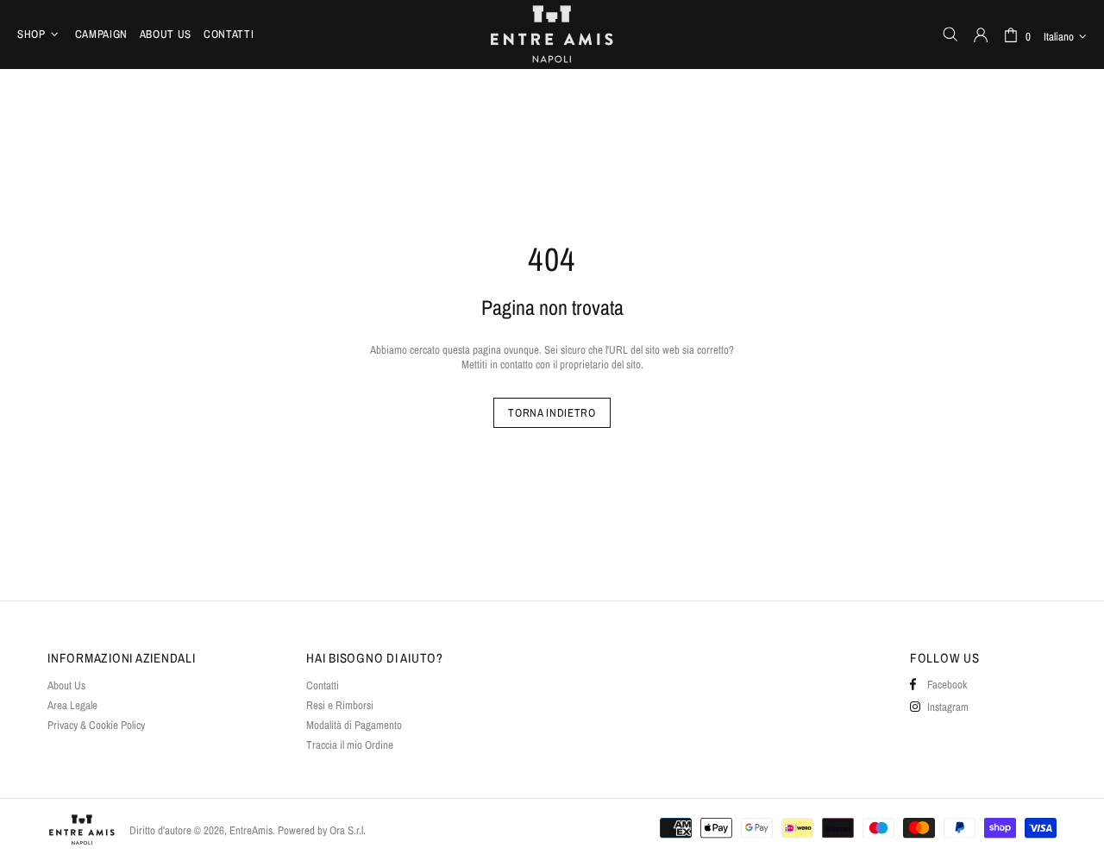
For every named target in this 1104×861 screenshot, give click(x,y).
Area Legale (72, 705)
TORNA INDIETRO (551, 412)
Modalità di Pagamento (354, 725)
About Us (66, 685)
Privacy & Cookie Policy (96, 725)
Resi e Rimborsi (339, 705)
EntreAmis (552, 34)
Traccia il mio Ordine (349, 745)
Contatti (322, 685)
